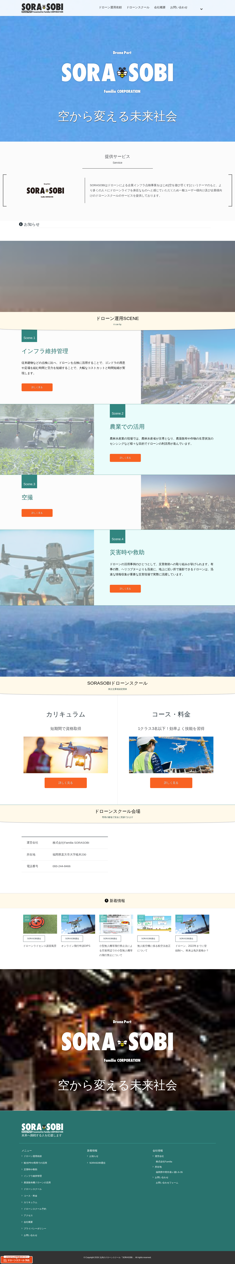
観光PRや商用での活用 (35, 1163)
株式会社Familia (164, 1161)
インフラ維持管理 (33, 1176)
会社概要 (160, 7)
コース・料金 (30, 1195)
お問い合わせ (179, 7)
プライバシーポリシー (35, 1228)
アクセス (28, 1215)
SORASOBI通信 (97, 1163)
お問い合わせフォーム (167, 1182)
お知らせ (93, 1156)
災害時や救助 (30, 1169)
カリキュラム (30, 1202)
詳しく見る (37, 387)
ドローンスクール (137, 7)
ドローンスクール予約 (35, 1209)
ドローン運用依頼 (110, 7)
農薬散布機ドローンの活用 (37, 1182)
